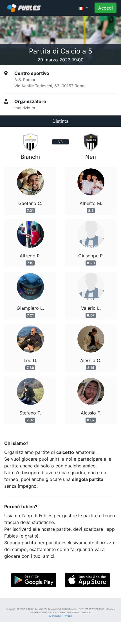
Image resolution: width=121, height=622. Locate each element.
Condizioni (55, 615)
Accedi (105, 8)
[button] (83, 8)
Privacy (67, 615)
